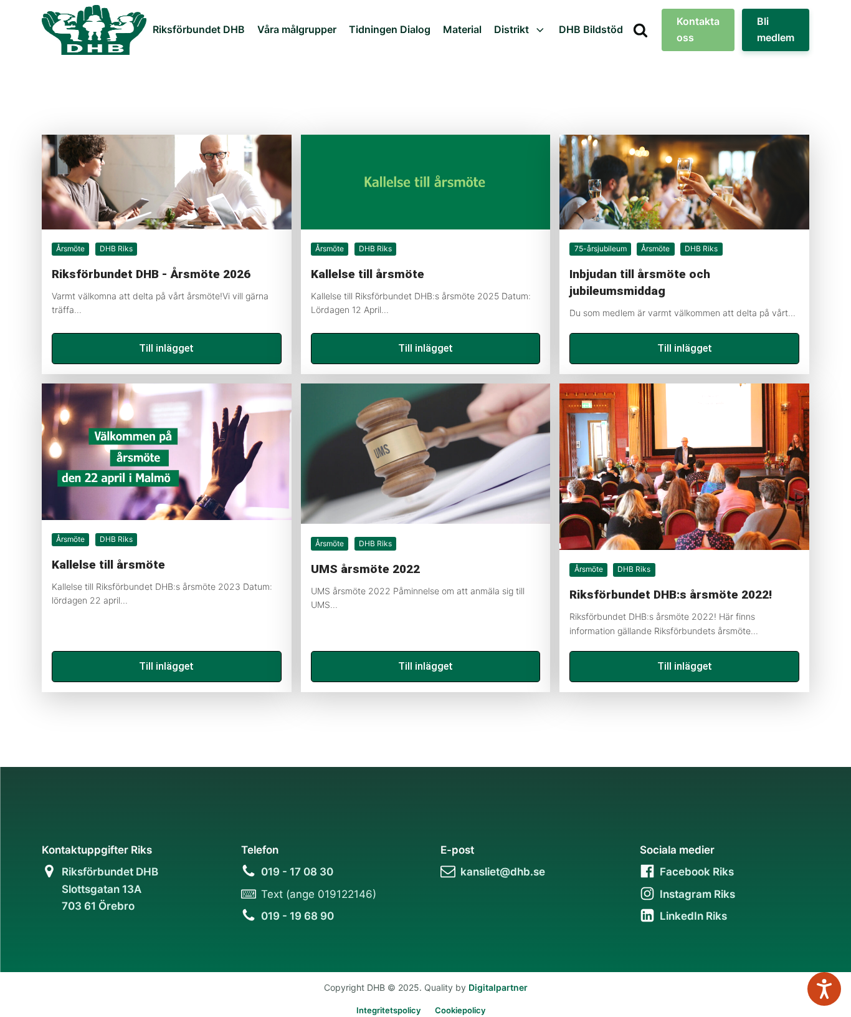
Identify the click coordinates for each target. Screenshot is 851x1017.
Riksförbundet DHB (199, 29)
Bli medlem (775, 29)
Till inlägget (166, 348)
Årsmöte (70, 248)
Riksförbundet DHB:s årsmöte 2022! (670, 594)
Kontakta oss (698, 29)
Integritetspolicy (388, 1010)
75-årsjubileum (600, 248)
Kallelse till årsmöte (367, 274)
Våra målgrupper (296, 29)
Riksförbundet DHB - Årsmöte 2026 (151, 274)
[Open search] (640, 30)
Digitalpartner (498, 987)
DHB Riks (116, 248)
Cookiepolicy (460, 1010)
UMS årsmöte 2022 (365, 569)
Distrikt (511, 29)
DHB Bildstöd (591, 29)
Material (462, 29)
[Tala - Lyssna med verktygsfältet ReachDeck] (824, 989)
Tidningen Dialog (389, 29)
